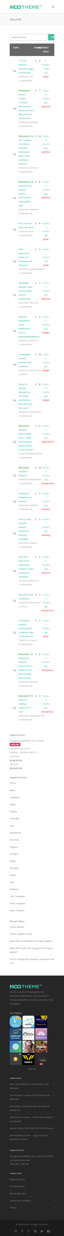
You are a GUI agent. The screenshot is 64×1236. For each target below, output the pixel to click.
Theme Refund (17, 927)
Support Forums (17, 1179)
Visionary (14, 868)
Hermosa (14, 839)
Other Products (17, 910)
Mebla (13, 804)
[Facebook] (22, 1231)
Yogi (12, 825)
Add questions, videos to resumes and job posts (25, 257)
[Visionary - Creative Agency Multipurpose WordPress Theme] (16, 1047)
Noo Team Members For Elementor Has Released (29, 1086)
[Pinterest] (35, 1231)
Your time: (14, 756)
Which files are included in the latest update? (31, 941)
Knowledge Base (18, 1193)
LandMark (14, 797)
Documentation (17, 1186)
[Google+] (29, 1231)
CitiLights (14, 853)
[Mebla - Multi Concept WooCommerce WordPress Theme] (28, 1034)
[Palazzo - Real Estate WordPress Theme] (41, 1022)
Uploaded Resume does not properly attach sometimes (25, 291)
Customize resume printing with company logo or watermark (26, 628)
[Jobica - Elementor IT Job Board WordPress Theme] (28, 1022)
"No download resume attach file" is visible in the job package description (26, 666)
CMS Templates (17, 896)
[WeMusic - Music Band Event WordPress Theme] (41, 1059)
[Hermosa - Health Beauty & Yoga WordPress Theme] (41, 1034)
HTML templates (18, 903)
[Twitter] (42, 1231)
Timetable (14, 818)
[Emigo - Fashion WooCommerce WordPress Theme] (28, 1047)
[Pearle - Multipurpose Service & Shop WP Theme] (28, 1059)
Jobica (24, 374)
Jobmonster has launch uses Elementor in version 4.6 (30, 1108)
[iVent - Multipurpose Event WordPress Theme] (16, 1059)
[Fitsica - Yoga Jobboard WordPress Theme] (16, 1022)
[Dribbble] (16, 1231)
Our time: (14, 764)
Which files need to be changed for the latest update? (31, 950)
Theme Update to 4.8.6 (21, 933)
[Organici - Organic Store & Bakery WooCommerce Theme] (41, 1047)
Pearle (13, 875)
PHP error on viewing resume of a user (26, 704)
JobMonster (27, 80)
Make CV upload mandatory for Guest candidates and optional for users (25, 396)
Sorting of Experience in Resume (25, 497)
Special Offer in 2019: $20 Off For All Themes (31, 1128)
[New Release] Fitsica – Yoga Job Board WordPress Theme (29, 1137)
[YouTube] (48, 1231)
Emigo (13, 861)
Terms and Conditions (20, 1200)
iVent (12, 882)
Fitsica (24, 606)
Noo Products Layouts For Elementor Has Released (30, 1097)
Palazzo (13, 811)
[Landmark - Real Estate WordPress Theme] (16, 1034)
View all (32, 1069)
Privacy (13, 1207)
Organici (14, 846)
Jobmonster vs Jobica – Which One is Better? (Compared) (31, 1119)
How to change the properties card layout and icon (32, 961)
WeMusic (14, 889)
